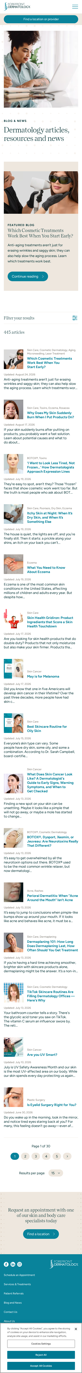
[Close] (76, 1329)
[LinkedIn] (12, 1264)
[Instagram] (19, 1264)
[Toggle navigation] (75, 7)
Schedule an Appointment (19, 1275)
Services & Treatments (17, 1284)
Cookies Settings (41, 1343)
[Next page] (67, 1156)
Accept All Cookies (41, 1365)
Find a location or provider (41, 19)
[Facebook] (6, 1264)
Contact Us (10, 1312)
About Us (9, 1321)
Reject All (40, 1354)
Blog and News (13, 1302)
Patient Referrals (14, 1293)
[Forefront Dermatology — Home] (17, 7)
